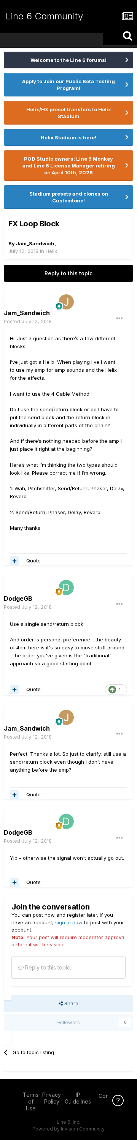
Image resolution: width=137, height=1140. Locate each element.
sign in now (69, 922)
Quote (33, 560)
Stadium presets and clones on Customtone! (68, 197)
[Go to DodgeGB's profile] (66, 587)
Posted (28, 321)
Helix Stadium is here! (68, 137)
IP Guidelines (78, 1098)
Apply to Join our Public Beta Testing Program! (68, 84)
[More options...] (119, 318)
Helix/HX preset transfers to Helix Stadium (68, 112)
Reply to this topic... (48, 967)
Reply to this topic (68, 273)
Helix (51, 251)
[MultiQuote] (14, 560)
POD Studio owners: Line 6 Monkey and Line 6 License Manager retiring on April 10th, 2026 (68, 165)
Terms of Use (30, 1101)
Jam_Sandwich (35, 243)
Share (70, 1003)
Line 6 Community (44, 16)
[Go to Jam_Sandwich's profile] (66, 301)
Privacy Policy (51, 1098)
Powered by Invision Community (68, 1129)
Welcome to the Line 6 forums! (68, 60)
